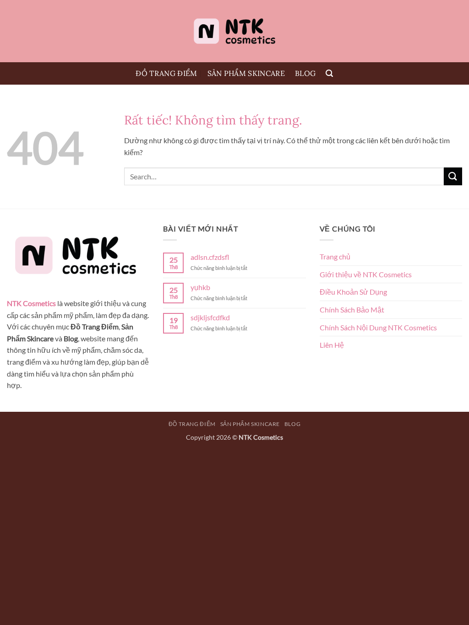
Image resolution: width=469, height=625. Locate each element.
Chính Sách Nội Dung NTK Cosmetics (378, 327)
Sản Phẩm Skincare (246, 73)
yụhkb (200, 287)
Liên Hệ (332, 344)
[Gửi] (453, 176)
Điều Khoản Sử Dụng (353, 291)
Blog (305, 73)
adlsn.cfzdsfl (210, 257)
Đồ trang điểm (166, 73)
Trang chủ (335, 256)
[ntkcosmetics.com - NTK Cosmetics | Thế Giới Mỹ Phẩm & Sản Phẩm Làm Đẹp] (234, 31)
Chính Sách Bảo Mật (352, 309)
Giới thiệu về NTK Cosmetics (366, 274)
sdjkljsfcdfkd (210, 317)
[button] (329, 73)
